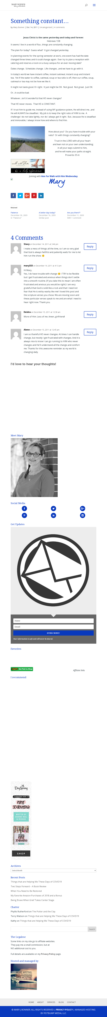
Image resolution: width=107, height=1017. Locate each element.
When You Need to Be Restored (26, 891)
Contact (71, 1002)
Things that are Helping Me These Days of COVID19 (36, 881)
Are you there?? (73, 212)
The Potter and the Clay (43, 911)
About (40, 1002)
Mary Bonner (18, 27)
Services (51, 1002)
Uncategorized (46, 27)
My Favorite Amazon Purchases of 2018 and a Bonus (36, 895)
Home (31, 1002)
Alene (27, 329)
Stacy (26, 244)
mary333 (28, 265)
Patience (14, 212)
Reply (90, 246)
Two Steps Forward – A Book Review (28, 886)
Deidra (27, 312)
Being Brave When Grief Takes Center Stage (32, 900)
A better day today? (47, 212)
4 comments (59, 27)
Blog (61, 1002)
